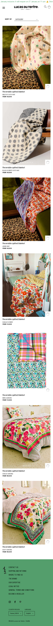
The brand (13, 579)
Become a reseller (16, 594)
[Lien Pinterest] (20, 603)
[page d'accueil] (26, 8)
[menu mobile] (8, 8)
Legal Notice (14, 586)
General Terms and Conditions (21, 590)
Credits (28, 621)
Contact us (13, 567)
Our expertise (14, 582)
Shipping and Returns (17, 571)
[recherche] (45, 7)
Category (19, 19)
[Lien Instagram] (10, 603)
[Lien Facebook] (15, 603)
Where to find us (16, 575)
